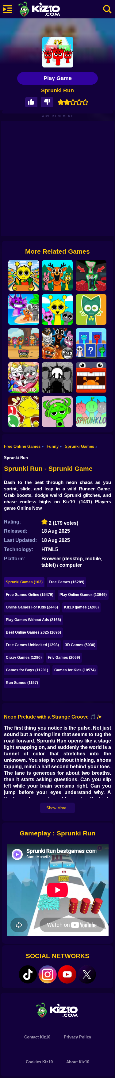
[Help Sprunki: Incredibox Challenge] (57, 411)
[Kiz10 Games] (57, 1010)
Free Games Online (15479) (29, 595)
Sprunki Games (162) (24, 582)
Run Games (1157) (22, 683)
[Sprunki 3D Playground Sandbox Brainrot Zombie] (23, 309)
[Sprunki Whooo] (91, 343)
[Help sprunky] (91, 309)
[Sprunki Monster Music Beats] (57, 309)
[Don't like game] (47, 102)
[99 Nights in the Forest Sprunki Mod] (57, 275)
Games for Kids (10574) (75, 670)
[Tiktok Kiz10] (28, 974)
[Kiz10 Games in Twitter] (87, 974)
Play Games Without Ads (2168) (33, 620)
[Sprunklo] (91, 411)
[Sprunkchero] (23, 377)
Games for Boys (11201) (27, 670)
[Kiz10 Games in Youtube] (67, 974)
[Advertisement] (57, 178)
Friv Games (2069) (64, 657)
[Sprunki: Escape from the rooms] (91, 377)
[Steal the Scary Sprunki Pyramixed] (91, 275)
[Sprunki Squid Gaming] (23, 343)
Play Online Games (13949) (83, 595)
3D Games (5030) (80, 645)
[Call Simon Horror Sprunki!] (23, 411)
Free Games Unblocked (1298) (32, 645)
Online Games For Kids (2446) (32, 607)
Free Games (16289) (66, 582)
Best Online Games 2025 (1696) (33, 632)
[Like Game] (31, 102)
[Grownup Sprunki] (57, 343)
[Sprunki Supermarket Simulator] (23, 275)
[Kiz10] (49, 10)
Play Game (58, 78)
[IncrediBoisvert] (57, 377)
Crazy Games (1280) (24, 657)
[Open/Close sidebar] (8, 9)
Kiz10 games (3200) (81, 607)
